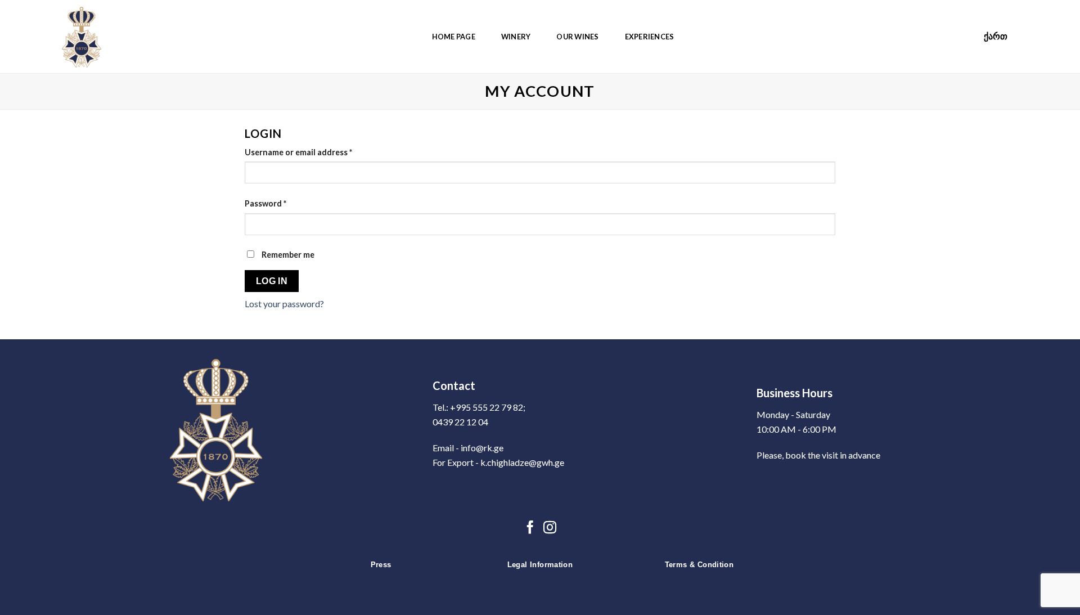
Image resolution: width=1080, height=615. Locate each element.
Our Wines (577, 36)
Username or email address (298, 152)
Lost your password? (284, 303)
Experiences (649, 36)
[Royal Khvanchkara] (90, 36)
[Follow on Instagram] (549, 528)
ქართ (995, 36)
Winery (516, 36)
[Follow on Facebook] (530, 528)
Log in (272, 281)
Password (265, 203)
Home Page (453, 36)
